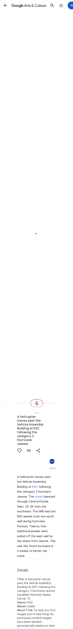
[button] (5, 5)
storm (39, 496)
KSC (35, 487)
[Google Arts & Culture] (29, 5)
